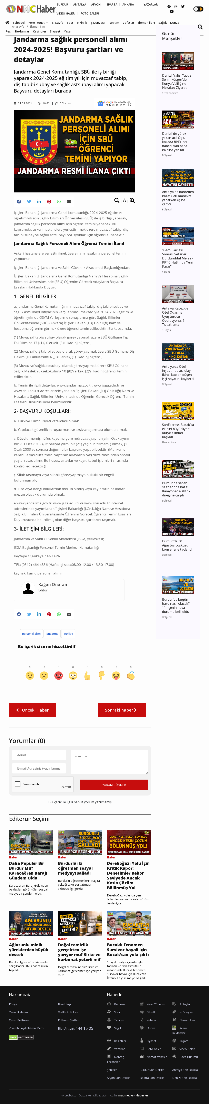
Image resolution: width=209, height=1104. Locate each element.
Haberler (142, 1095)
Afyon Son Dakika (118, 1078)
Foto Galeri (154, 1049)
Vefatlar (128, 22)
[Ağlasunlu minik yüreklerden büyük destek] (31, 923)
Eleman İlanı (146, 22)
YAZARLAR (151, 4)
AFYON (96, 4)
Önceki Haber (35, 710)
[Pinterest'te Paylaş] (49, 202)
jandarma (52, 634)
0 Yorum (65, 103)
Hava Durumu (188, 1057)
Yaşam (68, 31)
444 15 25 (84, 1028)
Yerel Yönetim (38, 22)
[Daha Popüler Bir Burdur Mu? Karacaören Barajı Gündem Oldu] (31, 842)
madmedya (125, 1095)
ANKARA (128, 4)
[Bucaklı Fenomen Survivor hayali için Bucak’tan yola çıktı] (129, 923)
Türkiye (68, 634)
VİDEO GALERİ (66, 13)
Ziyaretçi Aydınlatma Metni (26, 1028)
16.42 (46, 103)
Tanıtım (113, 22)
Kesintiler (39, 31)
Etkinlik (82, 22)
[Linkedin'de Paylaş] (39, 202)
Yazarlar (119, 1049)
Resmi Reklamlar (17, 31)
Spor (70, 22)
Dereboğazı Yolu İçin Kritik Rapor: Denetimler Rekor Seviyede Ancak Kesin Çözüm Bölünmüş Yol (128, 875)
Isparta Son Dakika (152, 1078)
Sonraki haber (119, 710)
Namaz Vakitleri (157, 1057)
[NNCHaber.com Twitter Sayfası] (183, 6)
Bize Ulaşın (65, 1004)
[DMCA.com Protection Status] (21, 1037)
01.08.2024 (24, 103)
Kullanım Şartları (68, 1020)
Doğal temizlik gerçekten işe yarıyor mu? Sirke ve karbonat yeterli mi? (79, 952)
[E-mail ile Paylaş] (69, 202)
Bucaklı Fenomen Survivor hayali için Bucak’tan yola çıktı (128, 949)
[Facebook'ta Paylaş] (19, 202)
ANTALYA (79, 4)
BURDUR (62, 4)
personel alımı (31, 634)
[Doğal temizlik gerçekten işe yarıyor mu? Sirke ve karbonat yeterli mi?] (80, 923)
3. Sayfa (57, 22)
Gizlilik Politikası (68, 1012)
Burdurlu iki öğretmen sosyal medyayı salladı (75, 868)
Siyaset (55, 31)
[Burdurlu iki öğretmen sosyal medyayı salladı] (80, 842)
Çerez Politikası (19, 1020)
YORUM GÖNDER (114, 785)
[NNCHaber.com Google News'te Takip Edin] (114, 103)
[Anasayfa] (9, 22)
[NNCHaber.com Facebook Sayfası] (169, 6)
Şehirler (112, 1070)
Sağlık (162, 22)
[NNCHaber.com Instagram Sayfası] (176, 6)
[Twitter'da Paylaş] (29, 202)
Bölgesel (19, 22)
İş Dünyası (97, 22)
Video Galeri (187, 1049)
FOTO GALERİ (90, 13)
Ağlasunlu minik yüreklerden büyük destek (28, 949)
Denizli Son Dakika (184, 1078)
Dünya (174, 22)
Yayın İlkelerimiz (19, 1012)
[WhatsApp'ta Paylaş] (59, 202)
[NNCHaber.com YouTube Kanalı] (172, 11)
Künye (13, 1004)
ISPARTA (111, 4)
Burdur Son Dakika (152, 1070)
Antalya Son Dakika (185, 1070)
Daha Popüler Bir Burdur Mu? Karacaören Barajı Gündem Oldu (28, 871)
